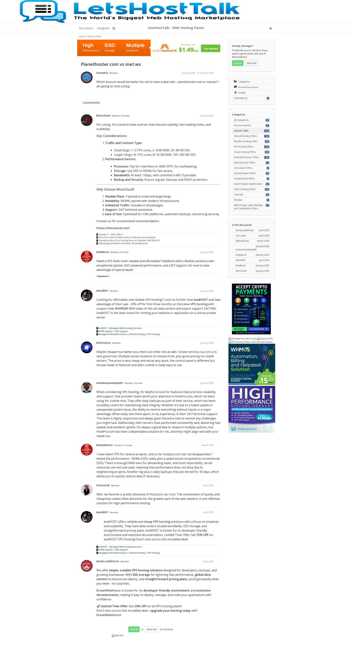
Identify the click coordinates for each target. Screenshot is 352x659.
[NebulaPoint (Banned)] (87, 450)
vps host (169, 494)
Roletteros (103, 342)
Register (152, 629)
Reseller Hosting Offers (246, 141)
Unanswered (240, 98)
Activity (242, 92)
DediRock (102, 252)
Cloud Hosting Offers (245, 152)
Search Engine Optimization (248, 183)
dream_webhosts (107, 561)
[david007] (87, 295)
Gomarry (102, 72)
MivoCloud (103, 237)
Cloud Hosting (121, 240)
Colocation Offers (243, 167)
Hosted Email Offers (244, 178)
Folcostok (103, 485)
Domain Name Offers (245, 173)
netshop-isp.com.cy (201, 352)
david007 (102, 290)
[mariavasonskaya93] (87, 388)
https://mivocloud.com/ (113, 228)
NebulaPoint (104, 445)
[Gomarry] (87, 78)
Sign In (134, 629)
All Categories (241, 120)
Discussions (86, 28)
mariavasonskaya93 (109, 383)
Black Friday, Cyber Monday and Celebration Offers (248, 207)
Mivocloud (103, 115)
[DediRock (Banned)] (87, 257)
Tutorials (238, 194)
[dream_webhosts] (87, 566)
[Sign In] (243, 27)
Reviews (238, 199)
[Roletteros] (87, 348)
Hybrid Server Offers (244, 162)
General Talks (207, 72)
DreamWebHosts (108, 590)
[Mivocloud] (87, 120)
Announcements (242, 125)
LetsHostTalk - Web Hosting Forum (176, 27)
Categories (103, 28)
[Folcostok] (87, 490)
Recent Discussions (248, 87)
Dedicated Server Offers (246, 157)
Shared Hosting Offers (245, 136)
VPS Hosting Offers (243, 146)
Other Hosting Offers (245, 189)
